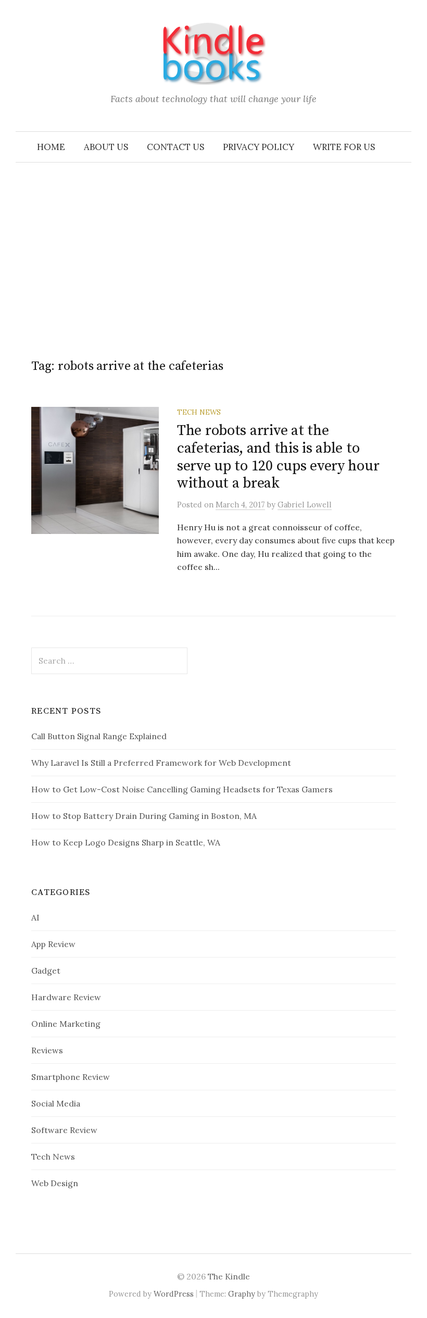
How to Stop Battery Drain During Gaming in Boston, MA (144, 816)
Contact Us (175, 147)
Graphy (241, 1294)
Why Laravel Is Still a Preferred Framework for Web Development (161, 762)
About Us (106, 147)
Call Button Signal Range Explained (99, 736)
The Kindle (229, 1276)
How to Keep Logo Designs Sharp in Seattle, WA (125, 842)
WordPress (174, 1294)
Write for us (344, 147)
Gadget (45, 970)
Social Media (55, 1103)
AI (35, 917)
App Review (53, 944)
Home (51, 147)
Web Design (54, 1183)
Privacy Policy (258, 147)
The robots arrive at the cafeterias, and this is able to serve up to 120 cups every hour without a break (278, 456)
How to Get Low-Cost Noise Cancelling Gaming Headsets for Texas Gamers (182, 789)
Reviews (47, 1050)
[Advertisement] (213, 241)
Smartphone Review (70, 1077)
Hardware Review (66, 997)
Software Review (64, 1130)
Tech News (199, 412)
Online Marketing (66, 1023)
